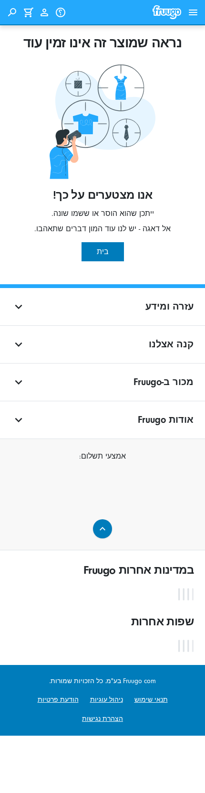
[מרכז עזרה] (60, 12)
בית (103, 251)
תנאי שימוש (151, 700)
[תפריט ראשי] (193, 12)
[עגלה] (28, 12)
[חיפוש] (12, 12)
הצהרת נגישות (102, 719)
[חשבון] (44, 12)
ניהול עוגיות (106, 700)
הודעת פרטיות (58, 700)
